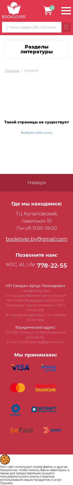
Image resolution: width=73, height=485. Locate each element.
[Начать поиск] (66, 27)
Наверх (36, 182)
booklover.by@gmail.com (36, 239)
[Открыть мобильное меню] (66, 10)
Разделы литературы (36, 49)
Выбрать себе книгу (36, 133)
